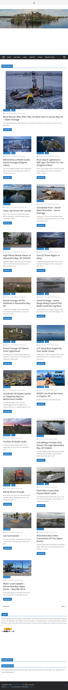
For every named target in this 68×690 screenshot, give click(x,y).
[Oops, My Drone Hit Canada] (17, 193)
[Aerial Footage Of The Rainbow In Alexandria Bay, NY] (17, 285)
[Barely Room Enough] (17, 475)
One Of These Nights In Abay (48, 256)
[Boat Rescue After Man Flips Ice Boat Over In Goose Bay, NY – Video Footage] (34, 90)
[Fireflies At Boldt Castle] (17, 426)
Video (13, 110)
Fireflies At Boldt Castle (15, 441)
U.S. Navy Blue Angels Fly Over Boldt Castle (49, 349)
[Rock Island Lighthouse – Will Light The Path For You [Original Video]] (51, 144)
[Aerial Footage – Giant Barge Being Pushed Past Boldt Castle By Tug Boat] (51, 285)
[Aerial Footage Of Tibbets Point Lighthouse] (17, 333)
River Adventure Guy (20, 113)
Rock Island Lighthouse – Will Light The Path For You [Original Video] (50, 162)
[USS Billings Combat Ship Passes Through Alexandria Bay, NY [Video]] (51, 426)
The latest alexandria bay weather (14, 654)
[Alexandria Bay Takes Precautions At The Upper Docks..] (51, 520)
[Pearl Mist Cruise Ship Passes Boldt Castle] (51, 475)
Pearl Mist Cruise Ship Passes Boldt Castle (48, 492)
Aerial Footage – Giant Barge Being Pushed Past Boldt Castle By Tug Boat (49, 303)
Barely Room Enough (13, 491)
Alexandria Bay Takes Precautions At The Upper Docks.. (50, 538)
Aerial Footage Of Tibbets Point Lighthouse (16, 349)
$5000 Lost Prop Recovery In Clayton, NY (50, 395)
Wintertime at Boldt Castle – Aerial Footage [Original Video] (17, 162)
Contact (32, 57)
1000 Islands (7, 110)
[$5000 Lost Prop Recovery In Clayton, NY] (51, 378)
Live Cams (17, 57)
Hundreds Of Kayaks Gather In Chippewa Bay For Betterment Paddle (17, 396)
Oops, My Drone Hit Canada (17, 210)
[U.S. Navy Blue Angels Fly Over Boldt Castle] (51, 333)
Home (9, 57)
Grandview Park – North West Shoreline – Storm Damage (49, 210)
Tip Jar (40, 57)
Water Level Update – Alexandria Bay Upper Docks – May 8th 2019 (14, 586)
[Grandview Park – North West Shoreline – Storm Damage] (51, 192)
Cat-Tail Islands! (11, 535)
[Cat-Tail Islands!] (17, 520)
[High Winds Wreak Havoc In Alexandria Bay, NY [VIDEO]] (17, 240)
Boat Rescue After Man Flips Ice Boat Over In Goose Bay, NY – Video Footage (33, 118)
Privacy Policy (50, 57)
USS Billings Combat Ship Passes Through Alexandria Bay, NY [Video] (50, 445)
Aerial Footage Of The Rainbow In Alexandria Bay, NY (17, 303)
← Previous (5, 606)
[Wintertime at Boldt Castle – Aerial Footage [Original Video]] (17, 144)
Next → (64, 606)
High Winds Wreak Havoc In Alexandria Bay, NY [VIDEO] (17, 256)
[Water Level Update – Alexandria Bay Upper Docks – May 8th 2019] (17, 568)
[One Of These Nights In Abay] (51, 240)
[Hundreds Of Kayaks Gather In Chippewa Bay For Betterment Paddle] (17, 378)
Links (24, 57)
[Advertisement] (34, 41)
